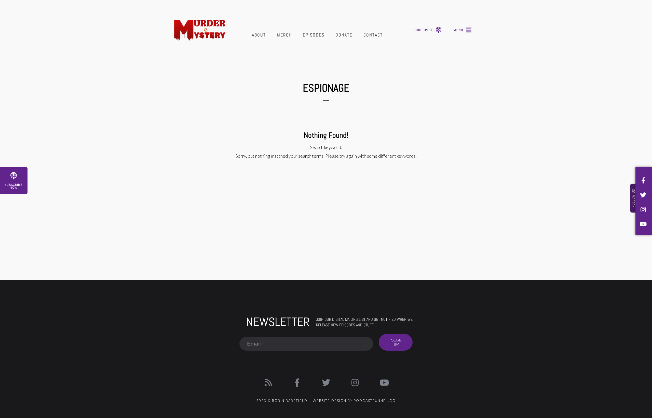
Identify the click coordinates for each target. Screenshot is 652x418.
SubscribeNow (13, 186)
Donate (343, 35)
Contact (373, 35)
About (259, 35)
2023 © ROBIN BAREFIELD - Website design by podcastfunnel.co (326, 401)
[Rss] (268, 382)
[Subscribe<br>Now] (13, 175)
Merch (284, 35)
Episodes (313, 35)
